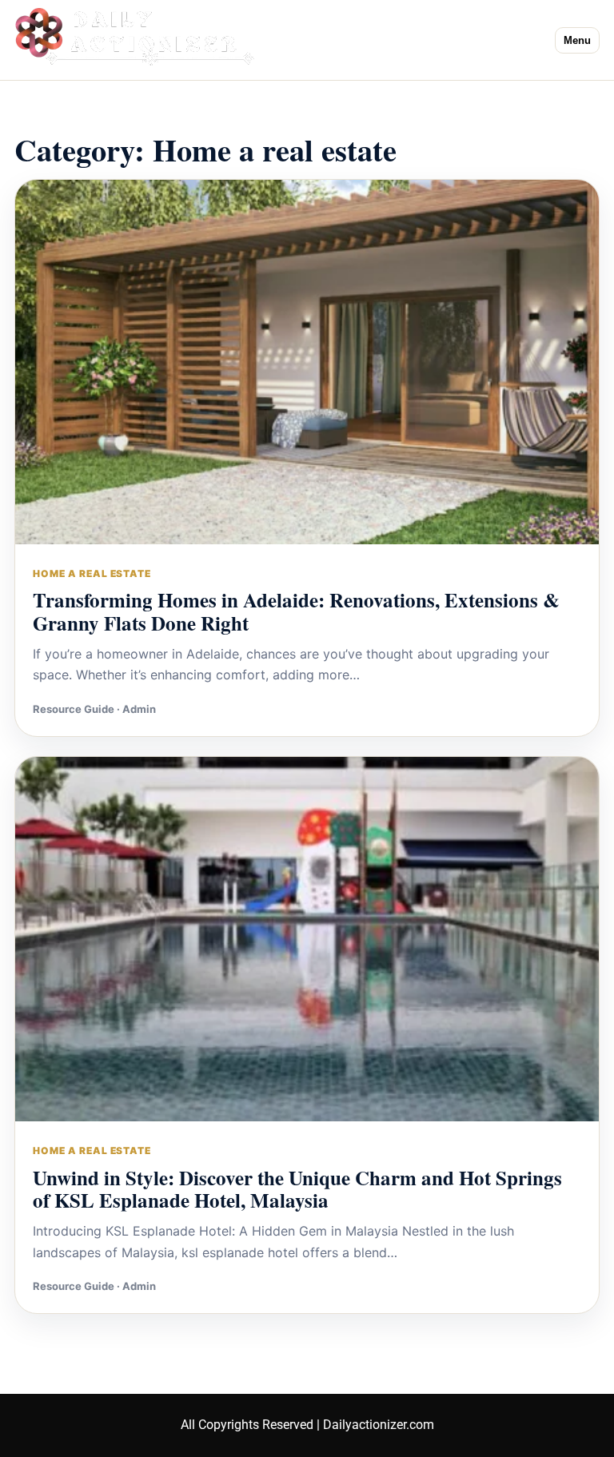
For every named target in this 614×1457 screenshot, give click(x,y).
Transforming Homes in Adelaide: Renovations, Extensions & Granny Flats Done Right (296, 611)
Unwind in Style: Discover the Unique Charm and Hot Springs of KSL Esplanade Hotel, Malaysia (297, 1189)
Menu (577, 40)
